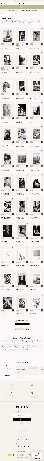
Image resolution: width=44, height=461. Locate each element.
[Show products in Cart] (42, 3)
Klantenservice (25, 429)
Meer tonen (22, 324)
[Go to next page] (28, 329)
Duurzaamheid (18, 435)
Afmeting (28, 10)
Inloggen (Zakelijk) (17, 443)
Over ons (19, 427)
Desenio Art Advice (26, 427)
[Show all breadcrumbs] (2, 13)
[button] (37, 456)
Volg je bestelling (26, 431)
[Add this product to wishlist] (13, 28)
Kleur (17, 10)
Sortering (34, 10)
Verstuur (22, 419)
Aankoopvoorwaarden (27, 433)
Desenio (25, 457)
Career (20, 433)
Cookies (24, 435)
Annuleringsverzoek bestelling (28, 439)
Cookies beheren (26, 441)
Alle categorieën (10, 10)
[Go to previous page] (16, 329)
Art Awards (19, 441)
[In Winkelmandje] (13, 44)
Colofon (19, 431)
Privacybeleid (25, 437)
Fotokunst (7, 13)
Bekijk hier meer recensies (22, 377)
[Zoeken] (4, 3)
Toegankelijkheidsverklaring (16, 437)
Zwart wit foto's (13, 13)
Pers (20, 429)
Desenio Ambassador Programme (15, 439)
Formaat (22, 10)
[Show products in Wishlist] (39, 3)
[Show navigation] (1, 3)
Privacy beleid (17, 422)
